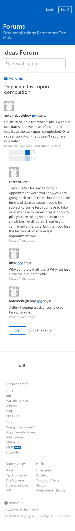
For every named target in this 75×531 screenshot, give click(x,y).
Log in (17, 330)
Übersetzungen (17, 485)
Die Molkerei (15, 480)
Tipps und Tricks (48, 480)
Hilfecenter (44, 470)
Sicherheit (64, 516)
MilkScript (13, 442)
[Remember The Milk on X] (35, 503)
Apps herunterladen (20, 432)
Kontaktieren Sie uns (51, 490)
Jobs (9, 395)
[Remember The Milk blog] (40, 503)
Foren (10, 470)
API (8, 490)
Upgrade (12, 452)
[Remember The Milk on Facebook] (29, 503)
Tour (9, 422)
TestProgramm (16, 475)
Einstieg (41, 475)
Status (40, 485)
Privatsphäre (46, 516)
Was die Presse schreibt (17, 403)
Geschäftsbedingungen (19, 516)
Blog (9, 411)
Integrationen (15, 437)
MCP (13, 447)
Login (50, 9)
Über (9, 390)
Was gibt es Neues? (20, 427)
